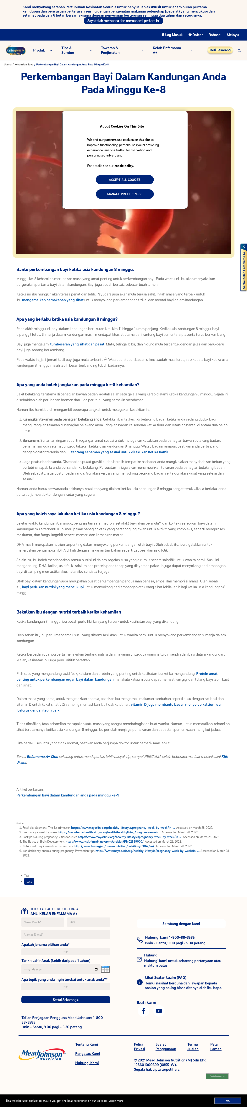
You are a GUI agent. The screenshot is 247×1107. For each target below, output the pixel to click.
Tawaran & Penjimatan (110, 50)
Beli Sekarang (220, 50)
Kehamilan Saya (24, 64)
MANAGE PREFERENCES (124, 194)
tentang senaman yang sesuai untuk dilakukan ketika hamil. (120, 451)
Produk (39, 50)
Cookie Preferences (217, 1076)
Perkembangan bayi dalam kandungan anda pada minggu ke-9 (67, 795)
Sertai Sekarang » (66, 999)
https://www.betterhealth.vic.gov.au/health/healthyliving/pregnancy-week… (109, 832)
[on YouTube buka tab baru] (159, 1010)
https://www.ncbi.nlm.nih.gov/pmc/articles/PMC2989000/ (105, 841)
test (29, 881)
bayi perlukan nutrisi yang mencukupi (53, 586)
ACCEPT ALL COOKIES (124, 180)
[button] (239, 50)
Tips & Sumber (67, 50)
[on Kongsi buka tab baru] (143, 1010)
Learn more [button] (116, 1101)
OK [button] (228, 1100)
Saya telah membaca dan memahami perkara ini (123, 20)
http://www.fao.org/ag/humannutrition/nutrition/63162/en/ (114, 846)
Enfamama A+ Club (42, 756)
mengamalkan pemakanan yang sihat (53, 299)
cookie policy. (124, 165)
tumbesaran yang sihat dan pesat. (77, 344)
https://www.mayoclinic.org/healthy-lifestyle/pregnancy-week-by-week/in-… (123, 827)
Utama (8, 64)
